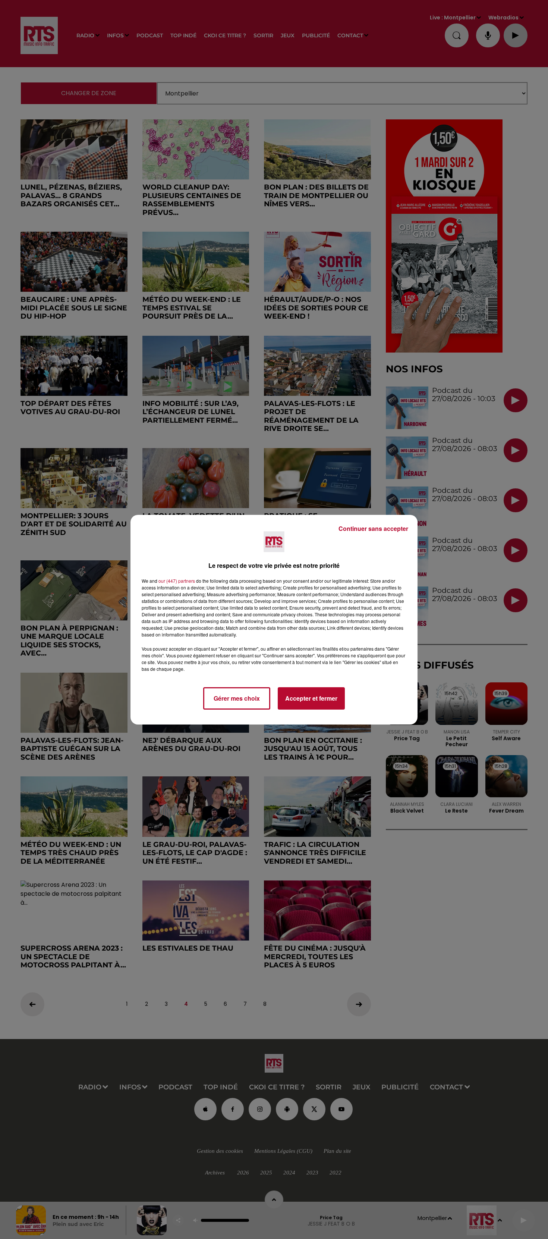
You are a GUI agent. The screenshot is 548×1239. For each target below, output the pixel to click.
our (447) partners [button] (176, 581)
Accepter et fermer (311, 698)
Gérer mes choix (237, 698)
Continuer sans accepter (373, 528)
